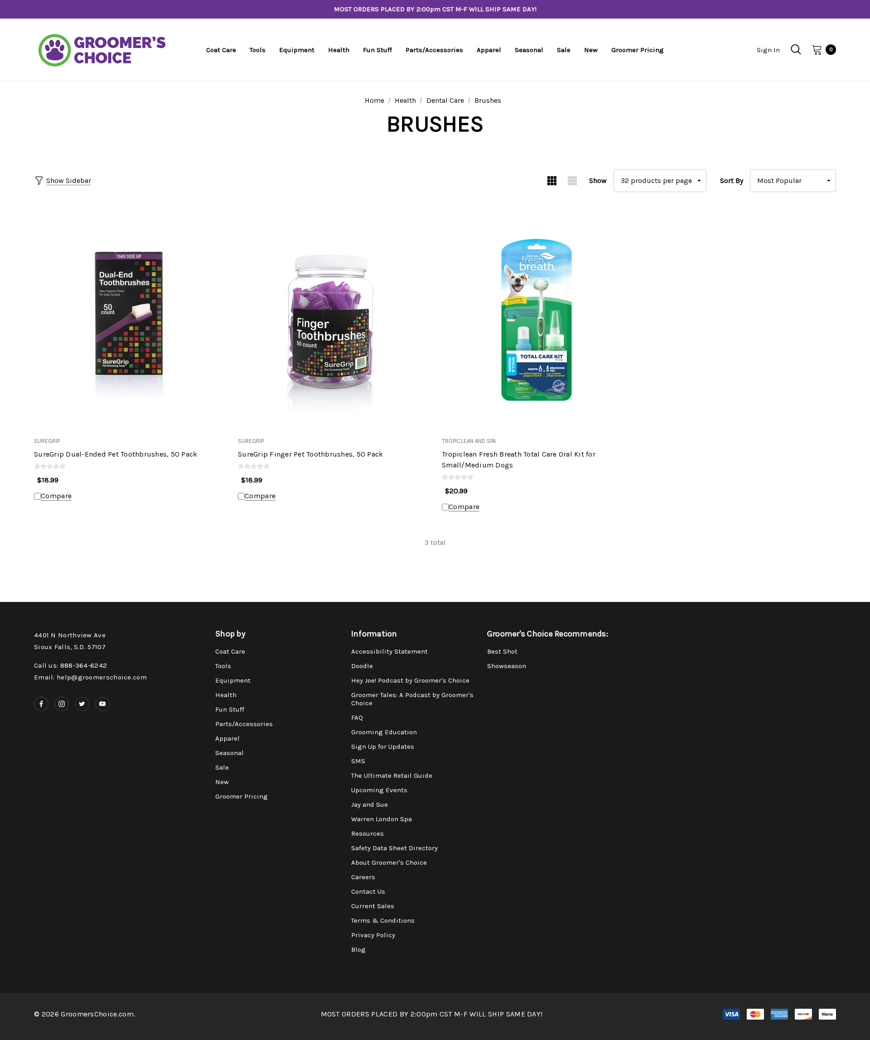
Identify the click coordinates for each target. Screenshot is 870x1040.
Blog (358, 949)
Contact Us (368, 891)
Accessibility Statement (389, 651)
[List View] (572, 181)
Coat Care (230, 651)
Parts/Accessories (244, 724)
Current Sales (372, 906)
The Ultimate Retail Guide (391, 775)
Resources (367, 833)
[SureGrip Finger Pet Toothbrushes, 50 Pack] (333, 319)
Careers (363, 877)
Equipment (233, 680)
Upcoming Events (379, 790)
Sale (222, 767)
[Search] (795, 49)
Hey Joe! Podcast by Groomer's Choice (410, 680)
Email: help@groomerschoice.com (90, 677)
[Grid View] (551, 181)
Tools (223, 666)
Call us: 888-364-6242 (70, 665)
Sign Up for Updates (382, 746)
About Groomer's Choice (389, 862)
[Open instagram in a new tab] (61, 704)
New (222, 782)
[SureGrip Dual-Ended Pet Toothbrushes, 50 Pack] (129, 319)
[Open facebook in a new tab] (41, 704)
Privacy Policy (373, 935)
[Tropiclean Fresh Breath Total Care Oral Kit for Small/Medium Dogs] (537, 319)
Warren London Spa (381, 819)
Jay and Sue (369, 804)
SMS (358, 761)
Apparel (227, 738)
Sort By (731, 180)
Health (226, 695)
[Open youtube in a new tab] (102, 704)
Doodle (362, 666)
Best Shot (502, 651)
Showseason (506, 666)
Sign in (768, 50)
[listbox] (793, 180)
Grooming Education (384, 732)
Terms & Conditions (383, 920)
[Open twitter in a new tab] (82, 704)
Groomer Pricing (241, 796)
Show (598, 180)
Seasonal (229, 753)
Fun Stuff (229, 709)
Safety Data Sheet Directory (394, 848)
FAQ (357, 717)
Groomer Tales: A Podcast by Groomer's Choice (412, 699)
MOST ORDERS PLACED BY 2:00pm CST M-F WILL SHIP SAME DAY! (435, 9)
